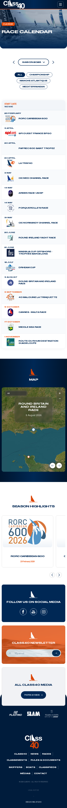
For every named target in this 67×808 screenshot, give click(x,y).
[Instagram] (43, 611)
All (20, 75)
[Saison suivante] (53, 62)
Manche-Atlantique (33, 81)
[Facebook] (23, 611)
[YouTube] (33, 611)
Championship (39, 75)
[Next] (59, 465)
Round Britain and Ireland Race (34, 407)
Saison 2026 (31, 62)
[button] (28, 457)
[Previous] (52, 465)
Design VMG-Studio (34, 802)
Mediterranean (34, 87)
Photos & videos (32, 695)
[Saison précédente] (14, 62)
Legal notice (33, 790)
